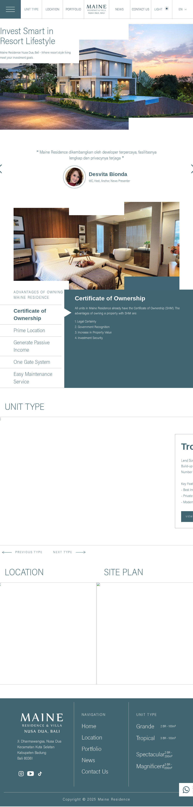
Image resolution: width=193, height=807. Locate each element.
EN (180, 9)
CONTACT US (140, 9)
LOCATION (52, 9)
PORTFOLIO (73, 9)
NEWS (119, 9)
